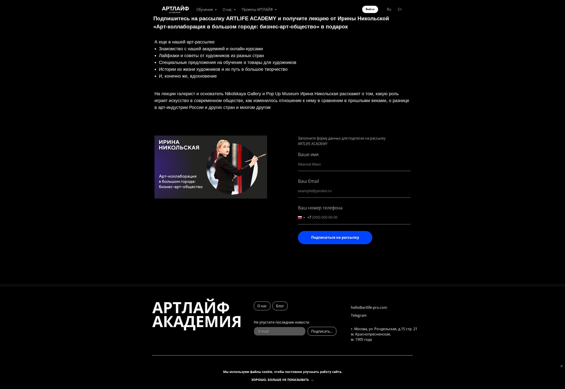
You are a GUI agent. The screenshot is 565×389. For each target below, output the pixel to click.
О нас (228, 9)
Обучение (205, 9)
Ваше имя (308, 154)
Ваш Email (308, 181)
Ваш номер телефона (320, 208)
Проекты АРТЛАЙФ (258, 9)
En (400, 9)
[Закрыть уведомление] (561, 366)
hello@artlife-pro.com (369, 307)
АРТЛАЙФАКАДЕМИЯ (197, 314)
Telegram (359, 315)
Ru (389, 9)
